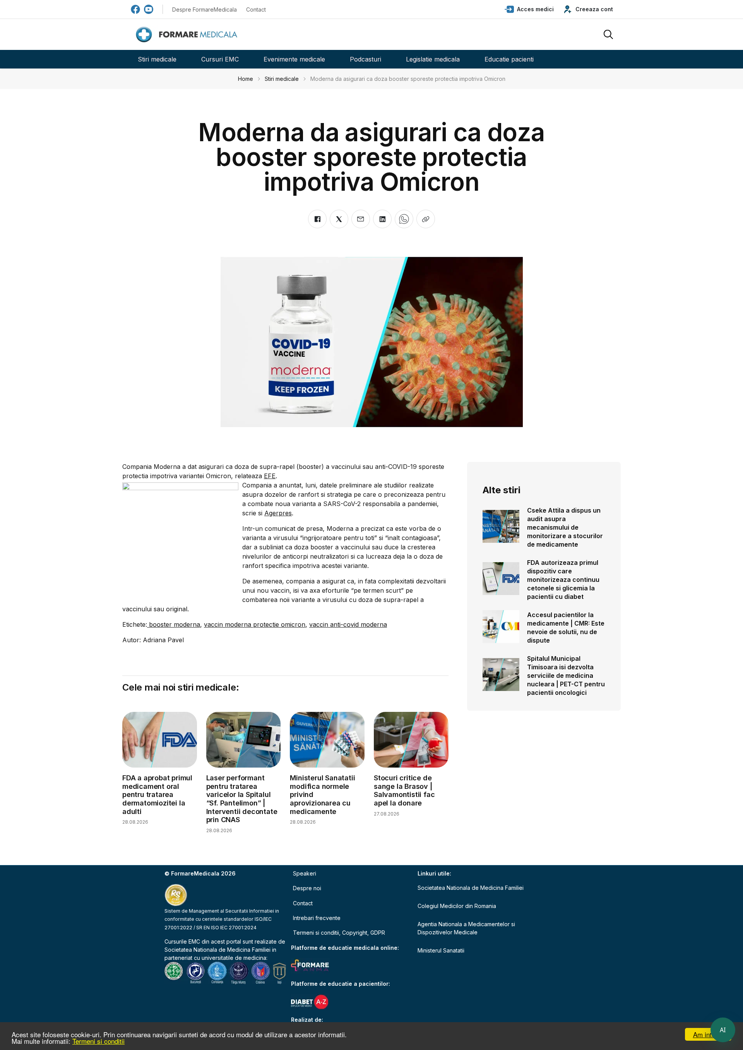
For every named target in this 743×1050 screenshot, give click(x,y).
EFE (270, 476)
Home (245, 78)
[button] (529, 9)
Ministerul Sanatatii (441, 950)
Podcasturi (365, 59)
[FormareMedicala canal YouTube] (148, 9)
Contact (256, 9)
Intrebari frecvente (317, 918)
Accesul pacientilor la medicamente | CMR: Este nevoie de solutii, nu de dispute (565, 627)
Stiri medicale (157, 59)
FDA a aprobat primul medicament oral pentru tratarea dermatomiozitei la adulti (157, 794)
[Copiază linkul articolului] (425, 219)
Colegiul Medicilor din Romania (457, 906)
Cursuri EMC (220, 59)
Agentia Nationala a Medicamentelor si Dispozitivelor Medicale (466, 928)
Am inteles (708, 1034)
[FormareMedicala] (188, 35)
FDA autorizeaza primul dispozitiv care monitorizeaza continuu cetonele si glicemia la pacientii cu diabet (563, 579)
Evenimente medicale (294, 59)
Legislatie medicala (433, 59)
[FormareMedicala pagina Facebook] (135, 9)
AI (723, 1030)
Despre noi (307, 888)
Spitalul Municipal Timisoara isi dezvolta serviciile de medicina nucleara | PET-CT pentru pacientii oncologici (566, 675)
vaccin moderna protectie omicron (254, 624)
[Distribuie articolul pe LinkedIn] (382, 219)
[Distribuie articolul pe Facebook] (317, 219)
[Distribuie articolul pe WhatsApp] (404, 219)
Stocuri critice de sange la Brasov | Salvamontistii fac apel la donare (404, 790)
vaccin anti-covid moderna (348, 624)
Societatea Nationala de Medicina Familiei (217, 949)
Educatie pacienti (509, 59)
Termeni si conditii (98, 1041)
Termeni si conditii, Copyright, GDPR (339, 932)
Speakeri (304, 873)
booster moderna (173, 624)
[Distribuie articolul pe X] (339, 219)
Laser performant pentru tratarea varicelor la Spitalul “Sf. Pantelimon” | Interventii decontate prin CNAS (241, 799)
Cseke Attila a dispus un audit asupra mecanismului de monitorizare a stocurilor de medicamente (565, 527)
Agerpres (278, 513)
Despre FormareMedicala (204, 9)
